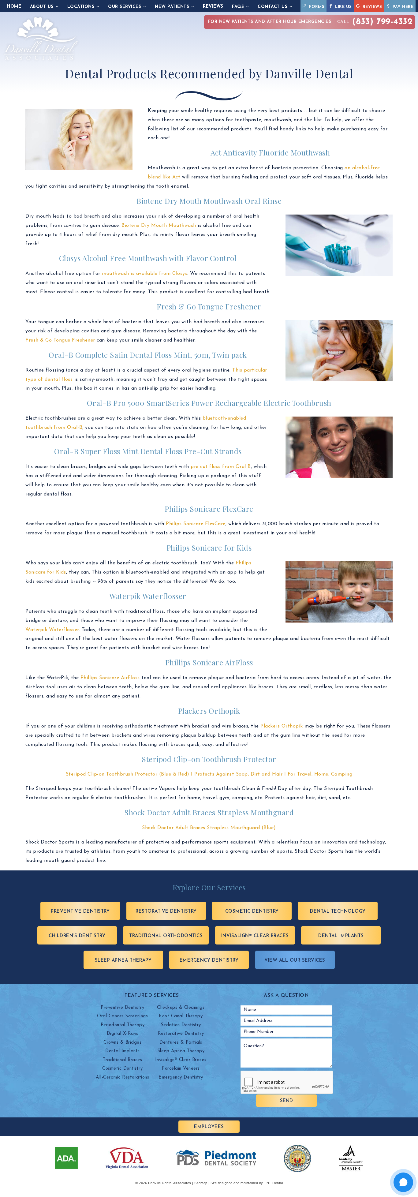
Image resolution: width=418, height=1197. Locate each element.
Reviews (213, 6)
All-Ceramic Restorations (122, 1077)
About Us (42, 7)
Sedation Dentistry (181, 1025)
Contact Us (272, 7)
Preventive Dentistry (80, 911)
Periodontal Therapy (123, 1025)
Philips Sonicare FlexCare (196, 524)
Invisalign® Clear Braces (255, 936)
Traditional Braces (122, 1060)
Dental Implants (341, 936)
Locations (81, 7)
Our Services (124, 7)
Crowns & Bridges (122, 1042)
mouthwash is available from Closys (144, 273)
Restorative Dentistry (166, 911)
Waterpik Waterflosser (52, 629)
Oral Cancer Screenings (122, 1016)
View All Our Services (294, 960)
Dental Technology (338, 911)
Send (286, 1101)
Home (14, 6)
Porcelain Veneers (181, 1068)
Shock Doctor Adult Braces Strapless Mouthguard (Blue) (209, 827)
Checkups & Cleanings (180, 1007)
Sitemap (200, 1183)
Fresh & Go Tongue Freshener (61, 340)
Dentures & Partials (180, 1042)
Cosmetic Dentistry (252, 911)
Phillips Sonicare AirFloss (110, 677)
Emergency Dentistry (209, 960)
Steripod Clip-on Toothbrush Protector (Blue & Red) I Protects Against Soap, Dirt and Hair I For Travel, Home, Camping (209, 774)
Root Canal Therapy (181, 1016)
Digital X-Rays (122, 1033)
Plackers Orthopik (281, 726)
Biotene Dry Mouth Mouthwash (158, 225)
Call (310, 22)
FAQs (238, 7)
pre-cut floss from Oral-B (221, 466)
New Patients (172, 7)
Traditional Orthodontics (166, 936)
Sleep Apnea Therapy (123, 960)
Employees (209, 1127)
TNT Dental (273, 1183)
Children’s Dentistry (77, 936)
